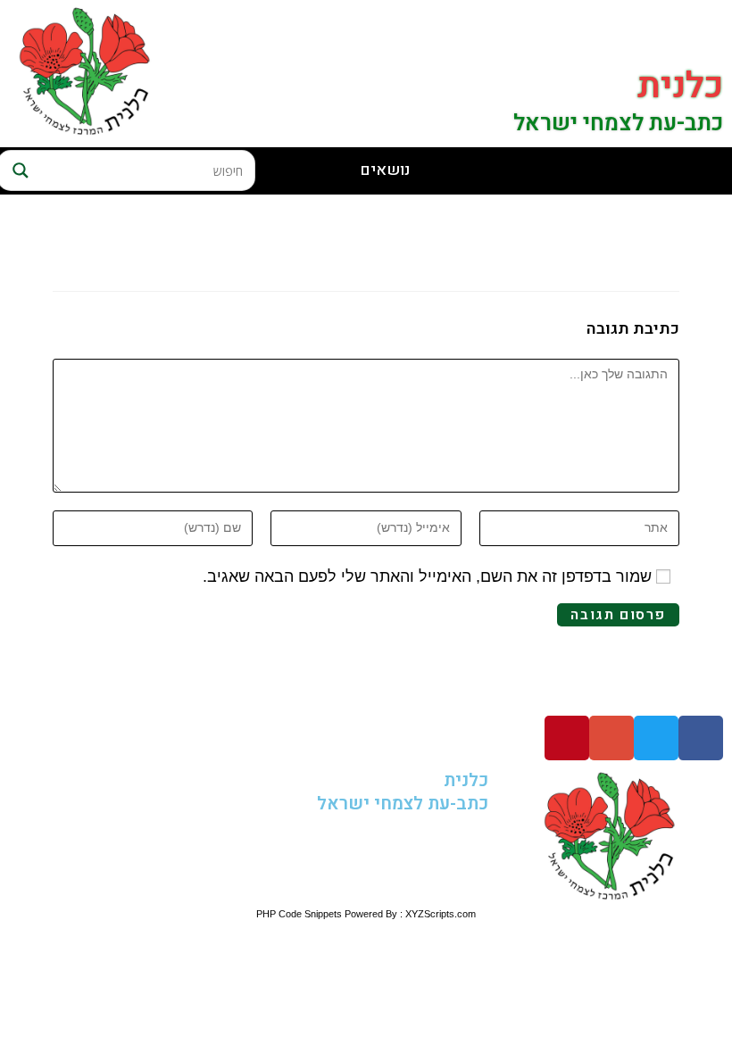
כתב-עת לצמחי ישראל (618, 123)
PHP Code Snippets (299, 913)
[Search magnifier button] (17, 170)
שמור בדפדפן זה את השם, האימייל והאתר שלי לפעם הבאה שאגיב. (427, 576)
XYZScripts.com (440, 913)
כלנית (680, 86)
